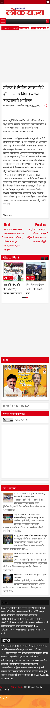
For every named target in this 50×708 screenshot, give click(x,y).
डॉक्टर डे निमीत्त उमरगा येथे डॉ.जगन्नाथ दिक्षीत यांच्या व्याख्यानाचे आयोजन (23, 93)
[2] (25, 306)
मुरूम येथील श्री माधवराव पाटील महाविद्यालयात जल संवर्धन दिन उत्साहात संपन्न (35, 293)
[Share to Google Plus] (21, 264)
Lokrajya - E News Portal (12, 695)
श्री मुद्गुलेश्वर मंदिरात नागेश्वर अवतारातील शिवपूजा (30, 544)
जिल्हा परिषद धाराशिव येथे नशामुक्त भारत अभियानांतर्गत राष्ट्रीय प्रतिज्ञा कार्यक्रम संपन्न (29, 524)
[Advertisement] (25, 57)
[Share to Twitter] (18, 264)
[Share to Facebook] (15, 264)
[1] (23, 306)
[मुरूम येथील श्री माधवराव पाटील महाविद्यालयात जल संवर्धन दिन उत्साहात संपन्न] (36, 271)
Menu (2, 2)
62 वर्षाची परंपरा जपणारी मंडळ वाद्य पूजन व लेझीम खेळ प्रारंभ (30, 584)
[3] (27, 306)
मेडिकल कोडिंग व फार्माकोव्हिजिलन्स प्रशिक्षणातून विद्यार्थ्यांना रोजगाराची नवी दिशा (29, 503)
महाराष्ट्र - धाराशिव (16, 105)
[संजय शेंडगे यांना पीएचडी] (13, 271)
